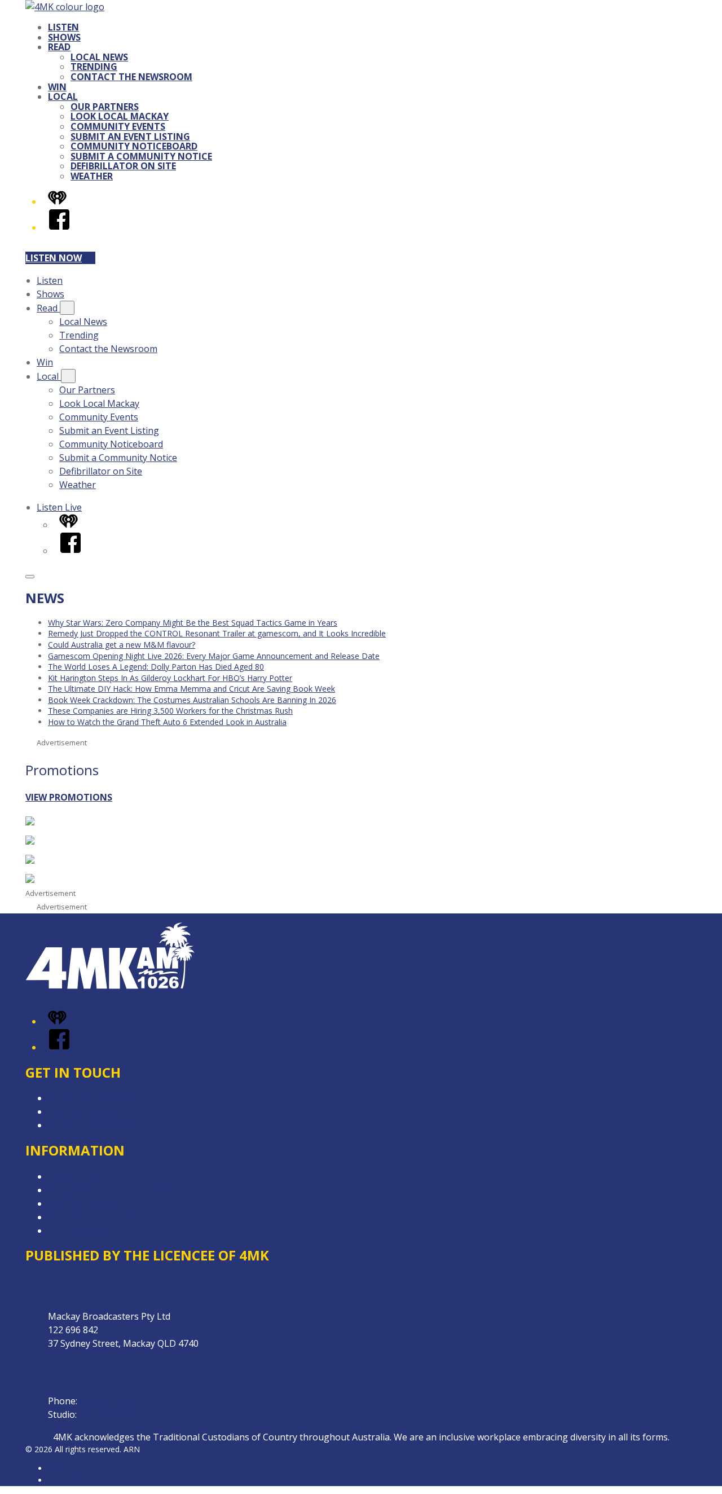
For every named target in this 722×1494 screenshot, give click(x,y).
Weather (92, 176)
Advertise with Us (84, 1111)
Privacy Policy (76, 1176)
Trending (94, 66)
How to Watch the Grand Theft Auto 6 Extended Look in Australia (167, 722)
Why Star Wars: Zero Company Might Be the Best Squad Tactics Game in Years (192, 622)
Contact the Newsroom (131, 77)
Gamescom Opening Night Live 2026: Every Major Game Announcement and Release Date (214, 656)
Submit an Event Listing (130, 136)
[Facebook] (59, 227)
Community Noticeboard (134, 146)
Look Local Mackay (120, 116)
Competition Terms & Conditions (117, 1190)
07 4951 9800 (107, 1401)
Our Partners (105, 106)
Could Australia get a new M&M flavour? (121, 644)
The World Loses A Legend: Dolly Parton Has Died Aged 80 (156, 666)
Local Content (77, 1230)
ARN (56, 1468)
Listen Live (59, 507)
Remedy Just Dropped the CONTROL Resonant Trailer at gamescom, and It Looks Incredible (217, 633)
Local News (99, 57)
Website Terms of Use (95, 1217)
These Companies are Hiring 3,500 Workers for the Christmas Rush (170, 710)
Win (57, 87)
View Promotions (68, 797)
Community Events (118, 126)
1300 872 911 (106, 1414)
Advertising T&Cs (84, 1203)
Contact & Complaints (93, 1098)
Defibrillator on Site (123, 166)
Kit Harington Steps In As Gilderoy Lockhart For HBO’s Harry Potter (170, 678)
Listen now (53, 258)
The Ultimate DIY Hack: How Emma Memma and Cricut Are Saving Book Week (191, 688)
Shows (64, 37)
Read (59, 47)
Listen (63, 27)
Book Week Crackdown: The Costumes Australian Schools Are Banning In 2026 (192, 700)
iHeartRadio (69, 1480)
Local (63, 96)
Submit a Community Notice (141, 156)
